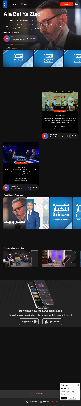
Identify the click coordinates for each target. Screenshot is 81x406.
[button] (7, 44)
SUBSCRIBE (67, 4)
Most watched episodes (13, 248)
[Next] (78, 58)
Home (9, 403)
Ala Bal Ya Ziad (22, 14)
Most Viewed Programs (13, 195)
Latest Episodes (10, 48)
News (25, 4)
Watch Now (15, 37)
